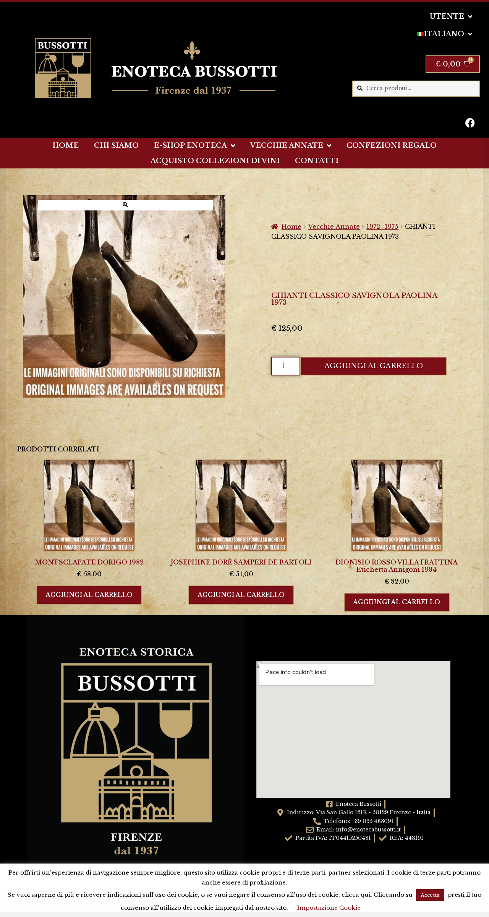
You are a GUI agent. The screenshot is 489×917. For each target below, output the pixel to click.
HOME (65, 145)
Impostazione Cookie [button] (329, 907)
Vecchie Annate (334, 226)
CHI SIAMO (116, 145)
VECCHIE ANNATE (286, 145)
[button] (125, 205)
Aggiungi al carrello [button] (89, 594)
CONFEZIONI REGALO (392, 145)
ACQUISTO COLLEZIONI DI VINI (215, 161)
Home (291, 226)
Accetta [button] (430, 895)
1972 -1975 (382, 226)
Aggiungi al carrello (373, 366)
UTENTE (447, 16)
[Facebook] (470, 122)
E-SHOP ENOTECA (190, 145)
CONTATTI (316, 161)
